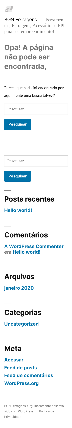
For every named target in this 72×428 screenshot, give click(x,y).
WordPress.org (21, 383)
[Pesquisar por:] (36, 109)
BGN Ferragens (20, 19)
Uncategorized (21, 324)
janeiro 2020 (19, 288)
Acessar (13, 360)
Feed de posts (20, 368)
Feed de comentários (28, 375)
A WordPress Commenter (34, 246)
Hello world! (18, 210)
